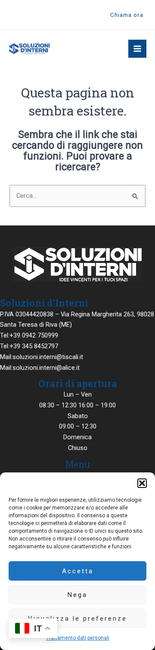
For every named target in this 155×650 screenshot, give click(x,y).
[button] (142, 483)
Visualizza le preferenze (77, 618)
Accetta (77, 571)
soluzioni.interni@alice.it (46, 368)
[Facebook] (12, 15)
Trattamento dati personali (77, 638)
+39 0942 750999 (33, 335)
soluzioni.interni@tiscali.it (47, 357)
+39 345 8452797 (33, 346)
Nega (77, 595)
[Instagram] (25, 15)
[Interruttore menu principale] (137, 49)
